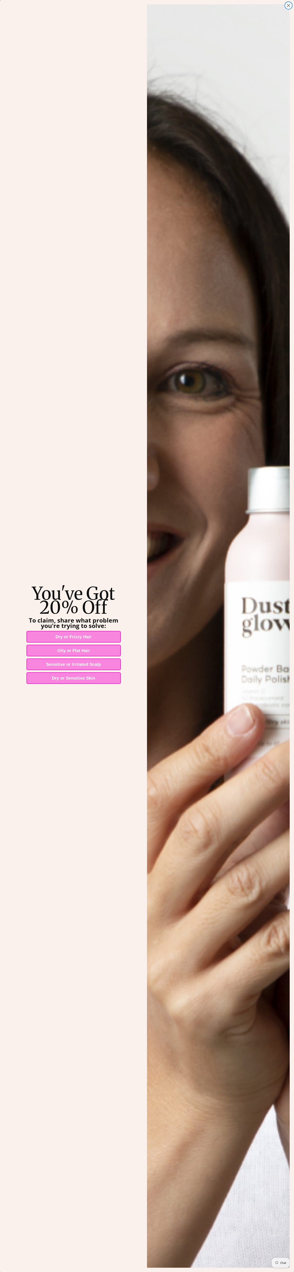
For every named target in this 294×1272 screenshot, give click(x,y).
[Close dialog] (288, 5)
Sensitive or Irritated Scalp (73, 664)
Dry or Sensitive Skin (73, 678)
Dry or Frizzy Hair (73, 636)
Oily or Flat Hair (73, 650)
